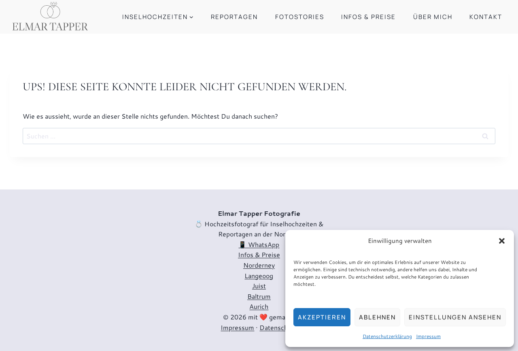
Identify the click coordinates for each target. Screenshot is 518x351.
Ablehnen (377, 317)
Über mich (432, 17)
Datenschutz (278, 327)
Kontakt (485, 17)
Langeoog (258, 275)
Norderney (259, 265)
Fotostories (299, 17)
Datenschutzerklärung (387, 336)
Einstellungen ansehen (455, 317)
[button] (502, 241)
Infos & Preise (368, 17)
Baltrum (259, 296)
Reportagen (234, 17)
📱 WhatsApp (258, 244)
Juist (259, 285)
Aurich (258, 306)
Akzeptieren (322, 317)
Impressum (428, 336)
